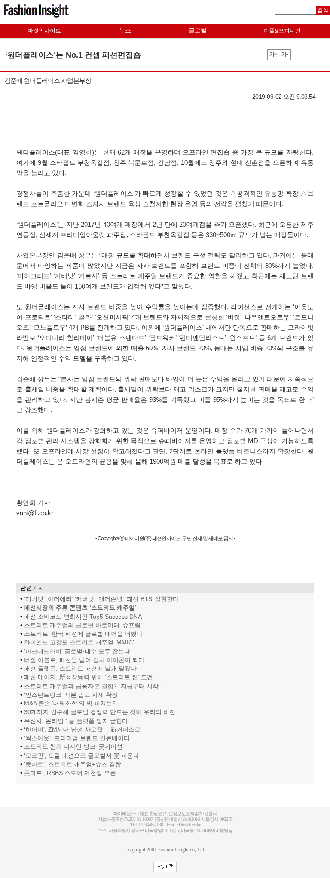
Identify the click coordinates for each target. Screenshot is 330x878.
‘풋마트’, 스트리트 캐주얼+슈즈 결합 (72, 764)
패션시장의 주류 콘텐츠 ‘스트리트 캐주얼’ (80, 608)
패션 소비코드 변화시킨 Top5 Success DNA (83, 617)
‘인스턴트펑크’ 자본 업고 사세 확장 (71, 695)
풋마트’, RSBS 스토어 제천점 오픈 (70, 773)
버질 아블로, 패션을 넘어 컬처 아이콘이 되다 (84, 660)
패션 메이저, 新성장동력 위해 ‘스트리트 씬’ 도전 (88, 677)
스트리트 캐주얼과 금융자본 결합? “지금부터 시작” (92, 686)
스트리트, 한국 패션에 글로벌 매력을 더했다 (83, 634)
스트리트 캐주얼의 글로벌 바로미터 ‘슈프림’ (83, 625)
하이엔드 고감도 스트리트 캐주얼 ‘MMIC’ (79, 642)
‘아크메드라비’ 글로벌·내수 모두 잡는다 (77, 651)
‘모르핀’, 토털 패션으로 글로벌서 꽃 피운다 (81, 756)
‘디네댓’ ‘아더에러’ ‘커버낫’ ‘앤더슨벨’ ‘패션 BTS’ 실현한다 (101, 599)
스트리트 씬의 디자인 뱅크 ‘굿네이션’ (74, 747)
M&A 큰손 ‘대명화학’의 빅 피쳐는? (70, 703)
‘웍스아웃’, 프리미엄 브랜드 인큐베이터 (77, 738)
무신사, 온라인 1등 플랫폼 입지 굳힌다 (76, 721)
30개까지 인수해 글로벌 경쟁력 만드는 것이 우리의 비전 (99, 712)
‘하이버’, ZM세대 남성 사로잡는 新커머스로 (82, 729)
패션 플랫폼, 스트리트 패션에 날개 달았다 (80, 668)
